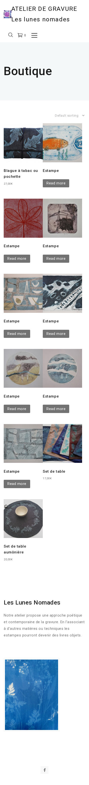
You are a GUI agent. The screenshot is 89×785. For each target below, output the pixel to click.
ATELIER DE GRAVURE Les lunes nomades (44, 14)
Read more (56, 183)
